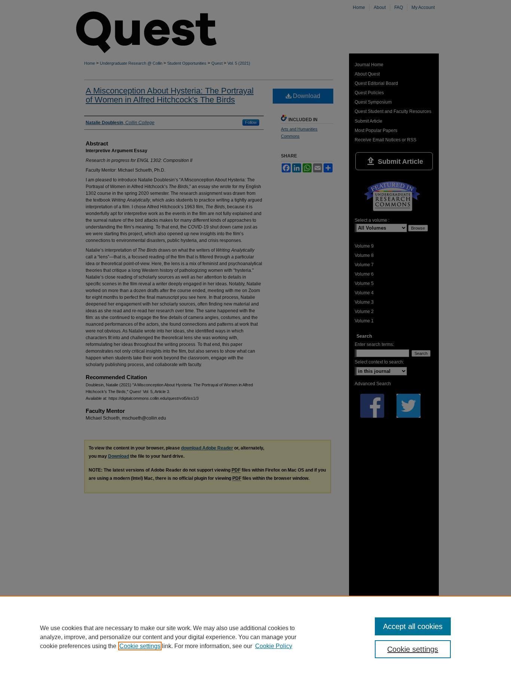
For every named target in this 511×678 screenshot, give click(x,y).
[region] (255, 637)
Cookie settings (139, 646)
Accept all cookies (413, 626)
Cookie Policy (273, 646)
